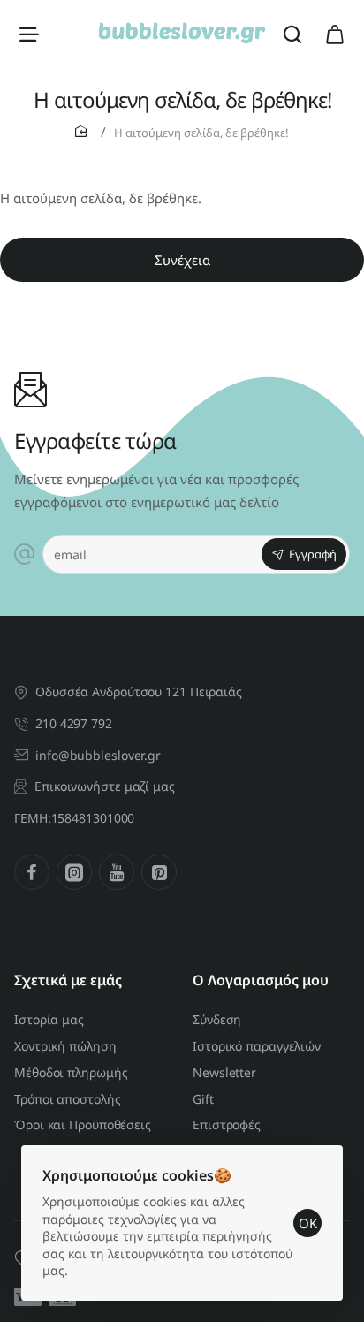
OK (308, 1223)
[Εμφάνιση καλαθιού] (334, 33)
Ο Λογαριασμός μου (261, 980)
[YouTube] (116, 872)
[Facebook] (31, 872)
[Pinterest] (159, 872)
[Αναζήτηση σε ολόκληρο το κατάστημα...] (292, 33)
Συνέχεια (182, 260)
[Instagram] (74, 872)
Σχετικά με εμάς (68, 980)
